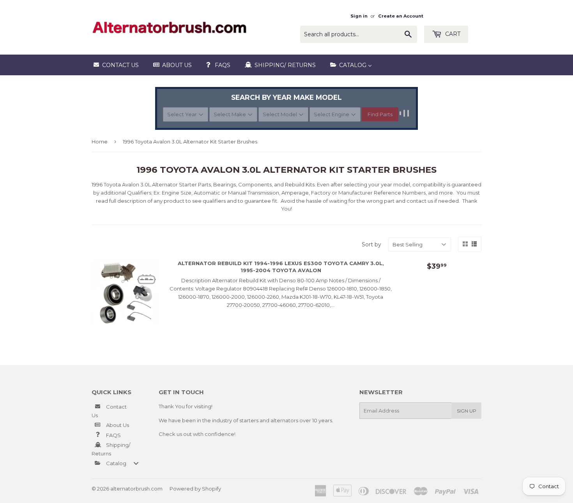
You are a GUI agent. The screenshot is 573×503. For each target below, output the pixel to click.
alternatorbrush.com (136, 488)
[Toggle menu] (136, 463)
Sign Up (466, 411)
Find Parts (380, 114)
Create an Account (400, 16)
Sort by (371, 244)
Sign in (359, 16)
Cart (452, 33)
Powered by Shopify (195, 488)
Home (100, 141)
